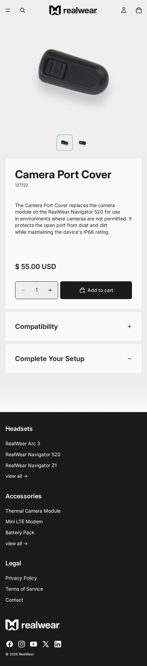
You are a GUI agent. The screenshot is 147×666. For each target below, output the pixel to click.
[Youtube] (33, 644)
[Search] (22, 10)
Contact (14, 600)
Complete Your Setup (49, 359)
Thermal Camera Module (33, 511)
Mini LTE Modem (24, 521)
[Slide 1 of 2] (64, 142)
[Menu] (8, 10)
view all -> (16, 476)
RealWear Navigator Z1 (31, 465)
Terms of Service (24, 589)
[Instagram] (21, 644)
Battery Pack (20, 532)
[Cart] (138, 10)
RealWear (26, 654)
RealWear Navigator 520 (33, 454)
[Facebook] (9, 644)
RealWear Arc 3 (22, 443)
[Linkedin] (58, 644)
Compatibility (36, 326)
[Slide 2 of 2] (82, 142)
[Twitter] (46, 644)
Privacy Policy (21, 578)
